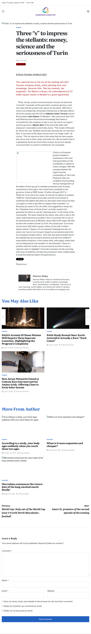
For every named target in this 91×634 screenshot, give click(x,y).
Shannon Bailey (24, 453)
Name (5, 580)
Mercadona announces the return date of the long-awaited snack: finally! (22, 486)
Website (50, 591)
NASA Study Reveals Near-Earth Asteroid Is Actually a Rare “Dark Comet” (66, 337)
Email (5, 591)
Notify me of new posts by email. (18, 610)
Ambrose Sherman (22, 348)
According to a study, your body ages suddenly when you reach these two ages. (21, 445)
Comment (7, 551)
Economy (50, 439)
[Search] (88, 11)
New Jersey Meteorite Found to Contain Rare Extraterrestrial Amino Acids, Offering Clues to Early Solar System (20, 383)
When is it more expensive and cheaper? (65, 444)
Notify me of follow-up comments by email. (23, 606)
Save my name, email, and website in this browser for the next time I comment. (38, 601)
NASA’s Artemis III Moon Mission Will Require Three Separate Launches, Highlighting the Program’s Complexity (21, 339)
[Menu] (3, 11)
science (18, 27)
